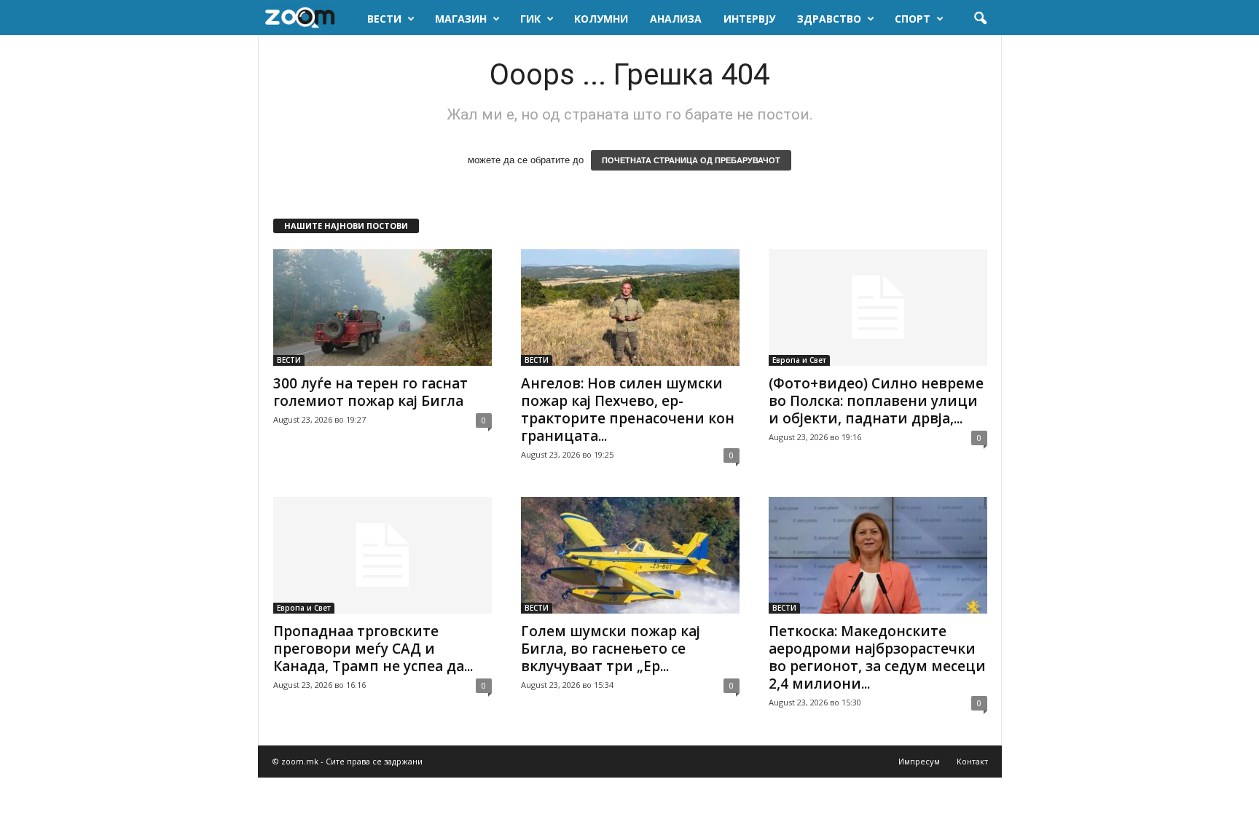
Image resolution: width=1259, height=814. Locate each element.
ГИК (530, 19)
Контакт (972, 761)
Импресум (919, 761)
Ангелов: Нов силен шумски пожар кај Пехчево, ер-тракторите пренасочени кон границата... (627, 409)
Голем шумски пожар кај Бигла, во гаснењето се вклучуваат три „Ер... (610, 649)
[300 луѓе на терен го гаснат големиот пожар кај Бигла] (382, 307)
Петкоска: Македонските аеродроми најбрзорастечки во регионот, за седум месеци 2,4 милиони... (877, 657)
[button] (980, 19)
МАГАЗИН (461, 19)
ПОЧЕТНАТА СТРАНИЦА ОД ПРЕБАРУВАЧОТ (691, 160)
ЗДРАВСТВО (829, 19)
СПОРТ (912, 19)
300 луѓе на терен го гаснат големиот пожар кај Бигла (370, 392)
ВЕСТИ (384, 19)
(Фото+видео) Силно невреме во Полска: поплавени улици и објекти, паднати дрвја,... (876, 401)
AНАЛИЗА (676, 19)
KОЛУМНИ (601, 19)
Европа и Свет (799, 360)
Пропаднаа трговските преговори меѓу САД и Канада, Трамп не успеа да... (373, 649)
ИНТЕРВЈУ (749, 19)
